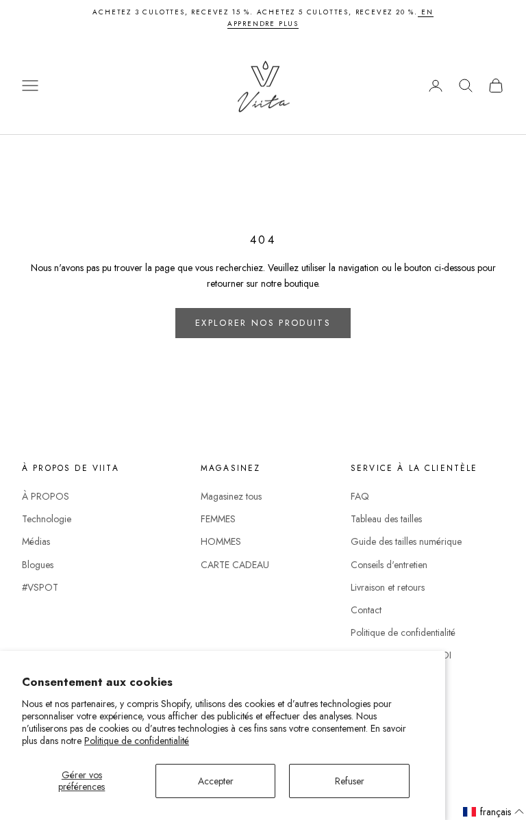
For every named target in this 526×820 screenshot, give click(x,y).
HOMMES (221, 541)
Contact (366, 610)
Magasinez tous (231, 496)
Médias (36, 541)
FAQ (360, 496)
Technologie (46, 519)
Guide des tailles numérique (406, 541)
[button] (494, 812)
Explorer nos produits (263, 322)
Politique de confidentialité (136, 740)
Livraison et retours (388, 587)
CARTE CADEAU (235, 565)
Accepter (216, 781)
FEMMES (218, 519)
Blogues (37, 565)
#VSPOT (40, 587)
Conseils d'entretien (389, 565)
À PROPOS (45, 496)
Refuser (349, 781)
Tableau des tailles (386, 519)
